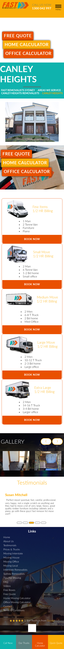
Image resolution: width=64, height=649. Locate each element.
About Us (8, 541)
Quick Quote (56, 643)
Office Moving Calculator (17, 602)
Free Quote (18, 36)
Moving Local (10, 565)
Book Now (32, 239)
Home (6, 537)
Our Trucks (24, 643)
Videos (7, 586)
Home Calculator (27, 45)
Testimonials (9, 545)
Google (51, 620)
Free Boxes (9, 590)
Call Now (8, 643)
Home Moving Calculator (17, 598)
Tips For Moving (12, 578)
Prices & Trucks (11, 549)
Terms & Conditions (14, 610)
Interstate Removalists (15, 569)
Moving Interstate (13, 553)
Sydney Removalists (14, 574)
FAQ (5, 582)
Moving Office (11, 561)
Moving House (11, 557)
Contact (7, 606)
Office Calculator (28, 54)
